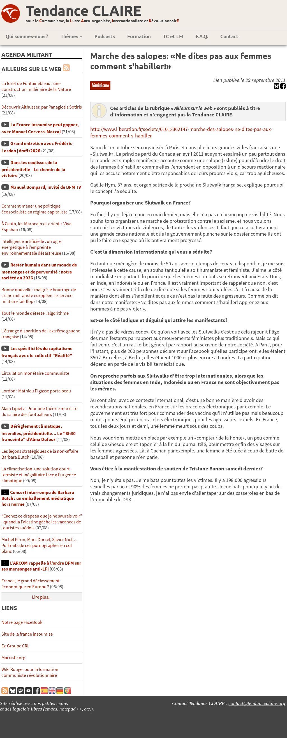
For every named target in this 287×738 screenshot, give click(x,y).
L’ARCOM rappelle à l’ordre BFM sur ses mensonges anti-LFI (41, 566)
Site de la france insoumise (27, 634)
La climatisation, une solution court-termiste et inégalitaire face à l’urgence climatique (38, 475)
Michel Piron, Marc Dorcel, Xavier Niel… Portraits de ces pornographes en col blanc (39, 545)
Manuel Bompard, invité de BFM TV (45, 187)
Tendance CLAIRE (84, 10)
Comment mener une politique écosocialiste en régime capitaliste (34, 209)
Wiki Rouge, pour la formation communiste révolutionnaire (29, 672)
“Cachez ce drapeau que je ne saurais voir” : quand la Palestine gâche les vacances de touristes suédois (41, 522)
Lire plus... (42, 597)
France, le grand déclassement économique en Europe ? (30, 584)
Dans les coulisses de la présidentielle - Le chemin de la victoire (33, 169)
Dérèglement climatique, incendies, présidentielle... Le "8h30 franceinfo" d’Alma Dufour (38, 432)
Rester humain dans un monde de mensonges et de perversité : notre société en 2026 (39, 271)
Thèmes (70, 36)
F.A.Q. (202, 36)
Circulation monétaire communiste (35, 373)
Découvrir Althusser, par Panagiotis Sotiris (41, 107)
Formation (139, 36)
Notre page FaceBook (21, 622)
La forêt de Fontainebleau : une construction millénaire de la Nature (36, 86)
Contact (229, 36)
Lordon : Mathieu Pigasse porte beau (36, 391)
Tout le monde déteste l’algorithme (35, 313)
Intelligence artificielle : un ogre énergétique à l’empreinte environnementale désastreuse (31, 247)
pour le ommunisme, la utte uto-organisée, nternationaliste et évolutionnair (102, 20)
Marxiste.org (13, 658)
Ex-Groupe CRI (14, 646)
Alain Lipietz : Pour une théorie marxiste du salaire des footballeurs (39, 411)
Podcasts (104, 36)
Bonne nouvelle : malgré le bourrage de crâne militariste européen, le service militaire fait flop (38, 295)
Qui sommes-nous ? (27, 36)
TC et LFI (173, 36)
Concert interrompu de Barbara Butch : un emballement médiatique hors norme (37, 498)
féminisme (100, 85)
